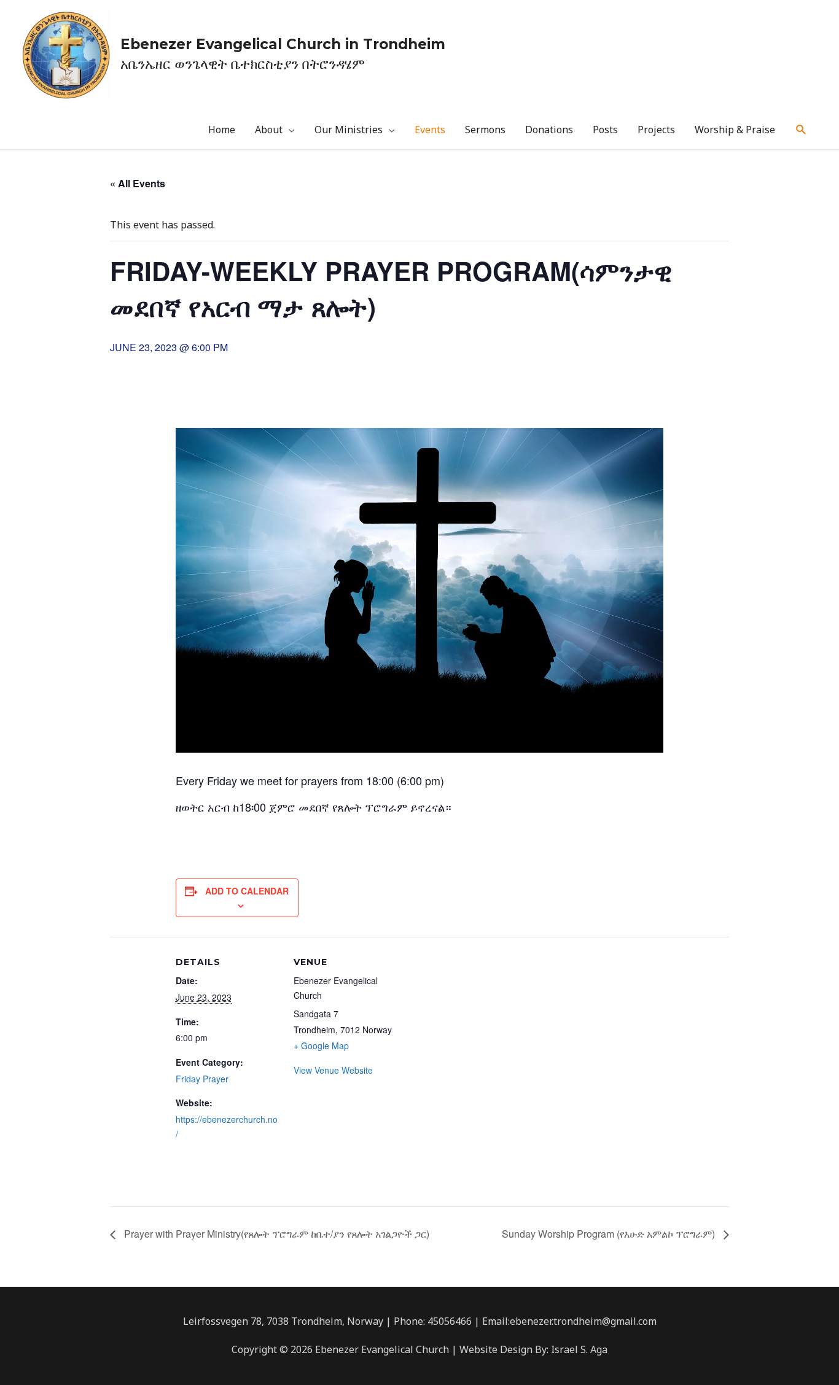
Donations (549, 129)
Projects (656, 129)
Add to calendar (247, 891)
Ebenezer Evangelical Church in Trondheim (282, 44)
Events (430, 129)
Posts (605, 129)
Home (221, 129)
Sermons (485, 129)
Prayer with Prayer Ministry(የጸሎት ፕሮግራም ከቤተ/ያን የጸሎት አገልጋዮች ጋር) (275, 1234)
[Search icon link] (801, 129)
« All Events (137, 183)
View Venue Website (333, 1070)
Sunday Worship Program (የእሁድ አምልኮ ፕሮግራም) (609, 1234)
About (269, 129)
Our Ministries (348, 129)
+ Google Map (321, 1045)
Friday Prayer (202, 1079)
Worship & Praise (735, 129)
